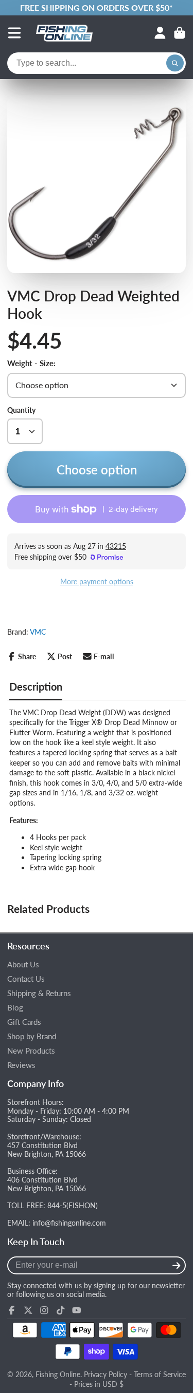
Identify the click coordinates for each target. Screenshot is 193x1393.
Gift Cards (24, 1022)
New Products (31, 1050)
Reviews (21, 1065)
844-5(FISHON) (72, 1205)
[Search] (175, 63)
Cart (179, 33)
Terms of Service (160, 1374)
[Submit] (176, 1265)
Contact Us (26, 979)
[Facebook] (11, 1310)
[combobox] (96, 63)
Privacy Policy (105, 1374)
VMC (38, 631)
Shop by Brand (31, 1036)
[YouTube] (76, 1310)
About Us (23, 964)
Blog (15, 1007)
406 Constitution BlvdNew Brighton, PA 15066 (46, 1184)
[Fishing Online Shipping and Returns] (96, 7)
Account (160, 33)
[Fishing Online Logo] (64, 33)
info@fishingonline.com (69, 1222)
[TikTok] (60, 1310)
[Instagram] (44, 1310)
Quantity (21, 410)
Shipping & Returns (39, 993)
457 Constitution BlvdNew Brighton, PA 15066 (46, 1149)
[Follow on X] (28, 1310)
